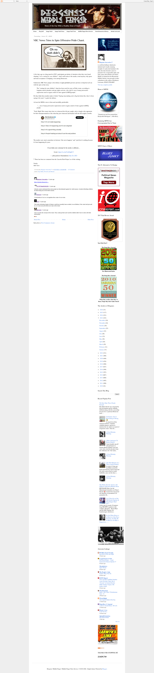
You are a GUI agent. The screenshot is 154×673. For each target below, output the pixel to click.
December (102, 320)
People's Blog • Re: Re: (105, 573)
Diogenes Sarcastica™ (106, 62)
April (101, 342)
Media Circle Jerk (115, 31)
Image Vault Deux (59, 31)
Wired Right (103, 598)
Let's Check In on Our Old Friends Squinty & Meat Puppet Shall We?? (112, 501)
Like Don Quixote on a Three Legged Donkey (112, 463)
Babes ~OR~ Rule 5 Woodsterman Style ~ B (108, 593)
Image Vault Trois (71, 31)
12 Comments (71, 169)
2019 (101, 361)
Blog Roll (41, 31)
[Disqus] (64, 197)
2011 (101, 383)
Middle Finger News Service (85, 31)
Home (35, 31)
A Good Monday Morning (111, 433)
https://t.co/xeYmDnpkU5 (66, 152)
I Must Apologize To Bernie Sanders (112, 441)
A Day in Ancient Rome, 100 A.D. (108, 606)
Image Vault (49, 31)
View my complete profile (105, 85)
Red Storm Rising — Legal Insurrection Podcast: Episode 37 (107, 561)
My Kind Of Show (104, 617)
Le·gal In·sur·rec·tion (105, 559)
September (102, 328)
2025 (101, 312)
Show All (117, 621)
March (101, 344)
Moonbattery (103, 566)
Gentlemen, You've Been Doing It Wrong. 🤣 (112, 418)
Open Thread (102, 568)
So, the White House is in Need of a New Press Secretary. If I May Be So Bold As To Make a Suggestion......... (109, 518)
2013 (101, 378)
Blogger (104, 669)
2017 (101, 367)
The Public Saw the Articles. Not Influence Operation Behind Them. (109, 485)
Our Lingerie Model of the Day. (107, 600)
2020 (101, 358)
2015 (101, 372)
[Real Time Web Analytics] (101, 648)
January (101, 350)
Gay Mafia (40, 171)
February (102, 347)
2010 (101, 386)
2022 (101, 353)
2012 (101, 380)
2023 (101, 318)
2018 (101, 364)
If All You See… (103, 611)
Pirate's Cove (103, 610)
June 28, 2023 (73, 156)
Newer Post (37, 219)
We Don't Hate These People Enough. (107, 404)
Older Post (91, 219)
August (101, 331)
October (101, 326)
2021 (101, 356)
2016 (101, 369)
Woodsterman (103, 591)
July (100, 334)
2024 (101, 315)
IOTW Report (103, 578)
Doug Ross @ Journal (105, 604)
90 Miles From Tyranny (106, 553)
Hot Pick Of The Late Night (106, 554)
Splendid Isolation (104, 616)
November (102, 323)
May (100, 339)
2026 (101, 310)
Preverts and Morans (49, 171)
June (100, 336)
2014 (101, 375)
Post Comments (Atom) (47, 223)
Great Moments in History (101, 31)
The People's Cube (104, 572)
